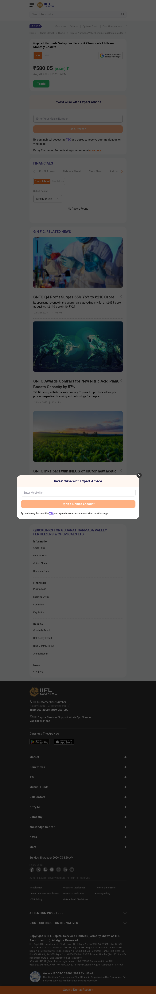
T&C (51, 513)
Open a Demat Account (78, 504)
